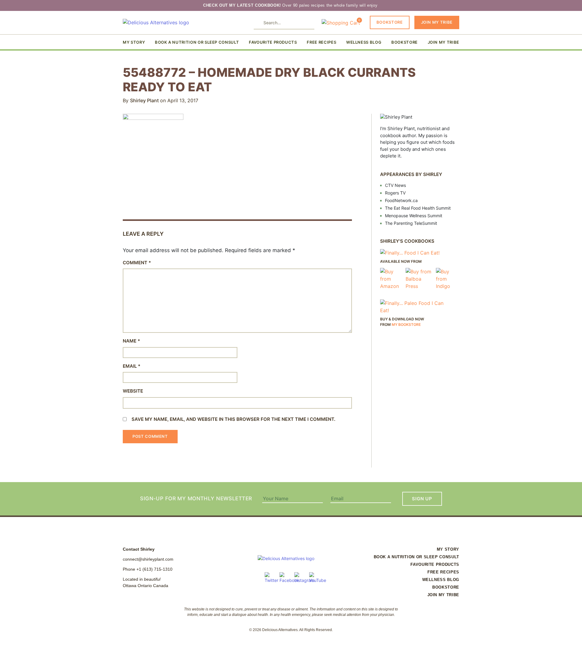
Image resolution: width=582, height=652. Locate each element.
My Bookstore (406, 324)
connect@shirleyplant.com (148, 559)
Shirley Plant (145, 100)
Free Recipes (321, 42)
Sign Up (422, 499)
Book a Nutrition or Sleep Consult (197, 42)
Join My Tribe (437, 22)
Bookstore (389, 22)
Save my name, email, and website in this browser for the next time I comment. (233, 419)
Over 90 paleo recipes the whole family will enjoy (291, 5)
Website (133, 391)
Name (131, 341)
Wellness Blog (363, 42)
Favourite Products (273, 42)
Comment (137, 262)
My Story (134, 42)
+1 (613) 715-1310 (154, 569)
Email (131, 366)
